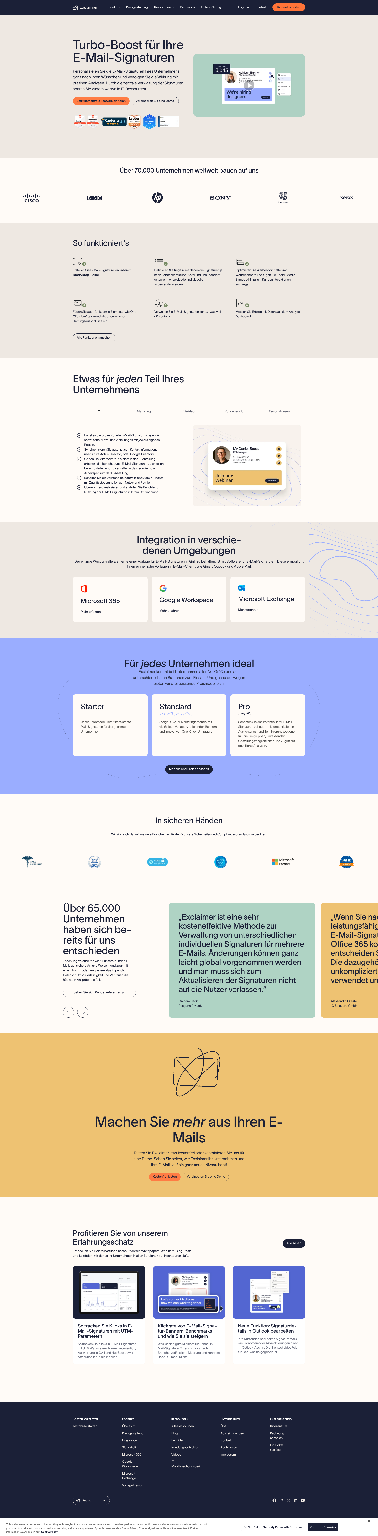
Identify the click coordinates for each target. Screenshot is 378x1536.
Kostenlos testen (288, 7)
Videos (176, 1454)
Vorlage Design (132, 1485)
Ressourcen (162, 7)
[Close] (368, 1521)
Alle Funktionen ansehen (94, 337)
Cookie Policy (49, 1531)
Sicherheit (129, 1447)
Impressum (228, 1454)
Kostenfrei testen (165, 1176)
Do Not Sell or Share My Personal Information (273, 1526)
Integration (129, 1440)
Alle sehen (293, 1243)
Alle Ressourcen (182, 1426)
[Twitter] (288, 1500)
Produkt (111, 7)
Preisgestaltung (137, 7)
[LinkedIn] (295, 1500)
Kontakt (261, 7)
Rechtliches (229, 1447)
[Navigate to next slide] (82, 1012)
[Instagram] (281, 1500)
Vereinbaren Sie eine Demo (155, 101)
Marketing (144, 411)
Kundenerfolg (234, 411)
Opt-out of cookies (323, 1526)
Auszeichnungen (232, 1433)
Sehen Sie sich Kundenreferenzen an (99, 992)
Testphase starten (85, 1426)
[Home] (85, 7)
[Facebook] (274, 1500)
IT (98, 411)
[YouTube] (302, 1500)
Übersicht (128, 1426)
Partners (186, 7)
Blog (174, 1433)
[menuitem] (113, 7)
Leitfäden (177, 1440)
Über (224, 1426)
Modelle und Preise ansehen (189, 769)
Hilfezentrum (278, 1426)
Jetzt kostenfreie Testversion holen (101, 101)
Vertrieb (189, 411)
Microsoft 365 (131, 1454)
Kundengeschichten (185, 1447)
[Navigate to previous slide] (68, 1012)
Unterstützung (211, 7)
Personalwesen (279, 411)
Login (242, 7)
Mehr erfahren (91, 611)
